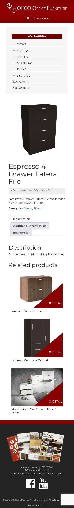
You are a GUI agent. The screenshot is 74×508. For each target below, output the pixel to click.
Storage (23, 75)
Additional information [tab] (29, 226)
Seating (23, 50)
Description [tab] (21, 219)
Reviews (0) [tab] (21, 232)
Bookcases (20, 81)
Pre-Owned (21, 88)
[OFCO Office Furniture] (37, 8)
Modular (24, 63)
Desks (21, 44)
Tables (22, 57)
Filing (22, 69)
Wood (28, 208)
